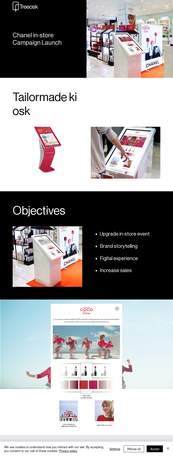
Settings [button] (114, 449)
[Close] (167, 449)
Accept (154, 449)
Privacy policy (68, 451)
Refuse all (134, 449)
